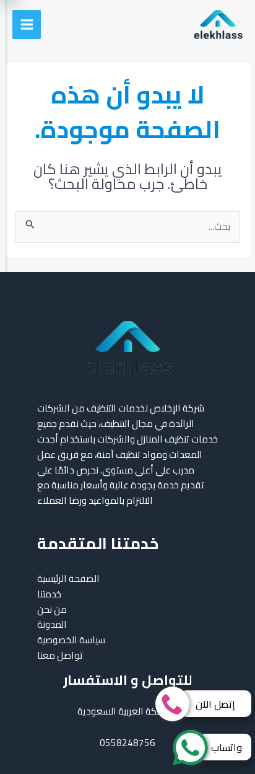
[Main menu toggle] (26, 24)
